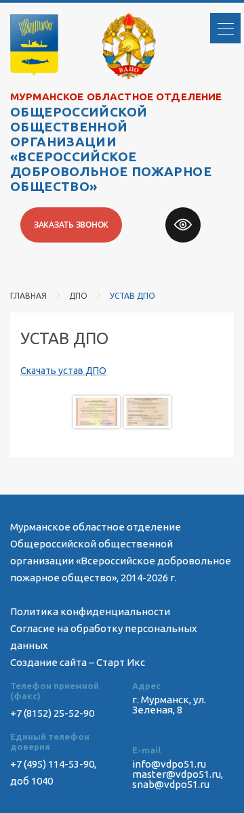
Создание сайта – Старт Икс (77, 662)
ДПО (78, 295)
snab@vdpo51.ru (170, 784)
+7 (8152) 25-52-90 (52, 713)
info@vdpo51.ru (169, 764)
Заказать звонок (71, 224)
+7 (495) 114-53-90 (52, 764)
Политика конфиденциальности (90, 611)
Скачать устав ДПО (63, 370)
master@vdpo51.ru (176, 774)
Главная (28, 295)
